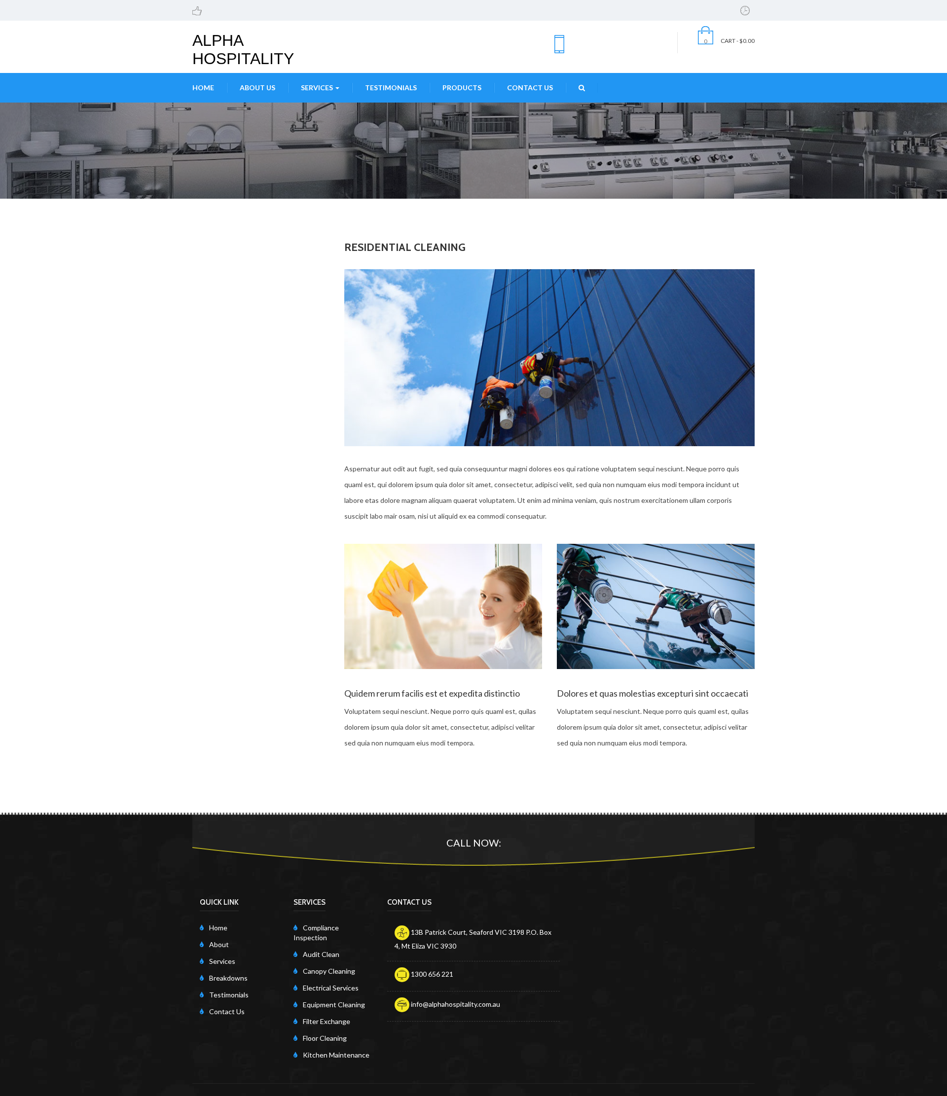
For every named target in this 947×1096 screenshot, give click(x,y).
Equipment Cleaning (334, 1004)
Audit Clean (321, 954)
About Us (257, 87)
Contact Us (530, 87)
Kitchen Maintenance (336, 1055)
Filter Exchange (326, 1021)
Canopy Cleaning (329, 971)
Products (461, 87)
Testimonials (391, 87)
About (219, 944)
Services (317, 87)
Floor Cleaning (325, 1038)
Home (203, 87)
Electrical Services (331, 988)
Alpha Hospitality (243, 50)
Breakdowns (228, 978)
